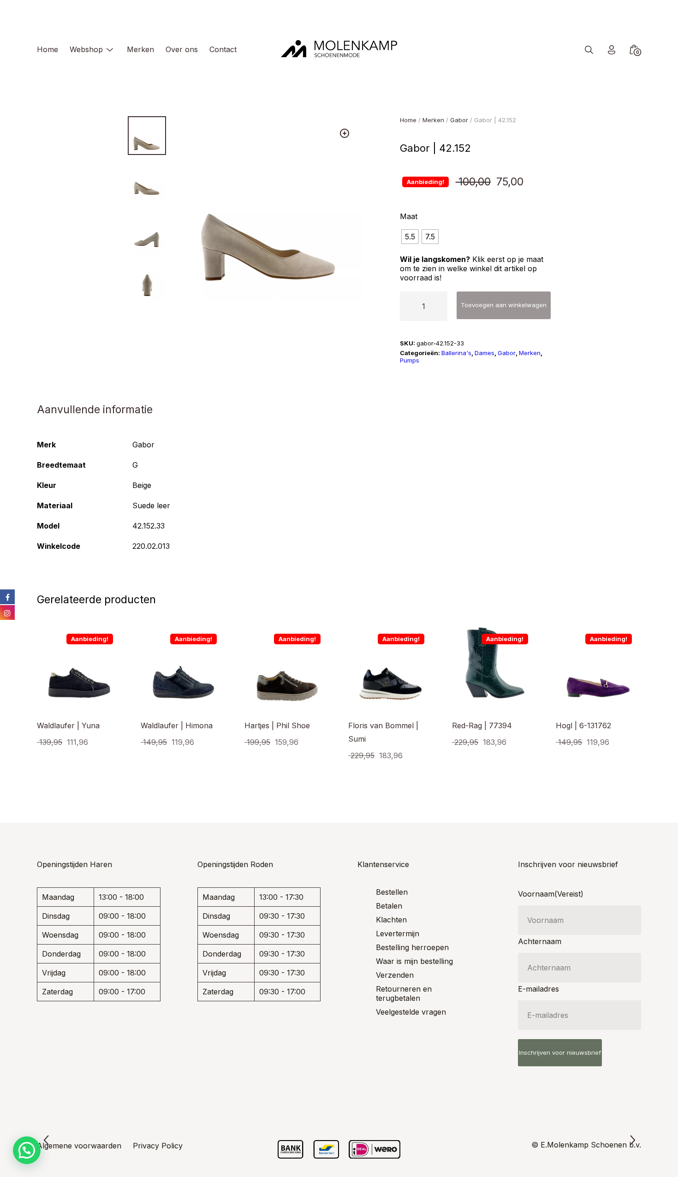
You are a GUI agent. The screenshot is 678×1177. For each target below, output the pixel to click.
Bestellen (392, 892)
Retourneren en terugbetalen (404, 993)
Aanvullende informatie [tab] (95, 409)
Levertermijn (397, 933)
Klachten (391, 919)
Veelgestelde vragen (411, 1011)
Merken (140, 49)
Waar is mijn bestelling (414, 961)
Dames (484, 353)
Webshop (86, 49)
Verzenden (395, 975)
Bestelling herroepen (412, 947)
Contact (223, 49)
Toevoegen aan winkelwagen (504, 305)
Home (47, 49)
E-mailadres (538, 988)
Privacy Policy (158, 1145)
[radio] (410, 237)
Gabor (459, 120)
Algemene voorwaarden (79, 1145)
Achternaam (539, 941)
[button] (344, 133)
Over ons (182, 49)
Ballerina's (456, 353)
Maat (408, 216)
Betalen (389, 905)
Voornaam (550, 893)
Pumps (409, 360)
